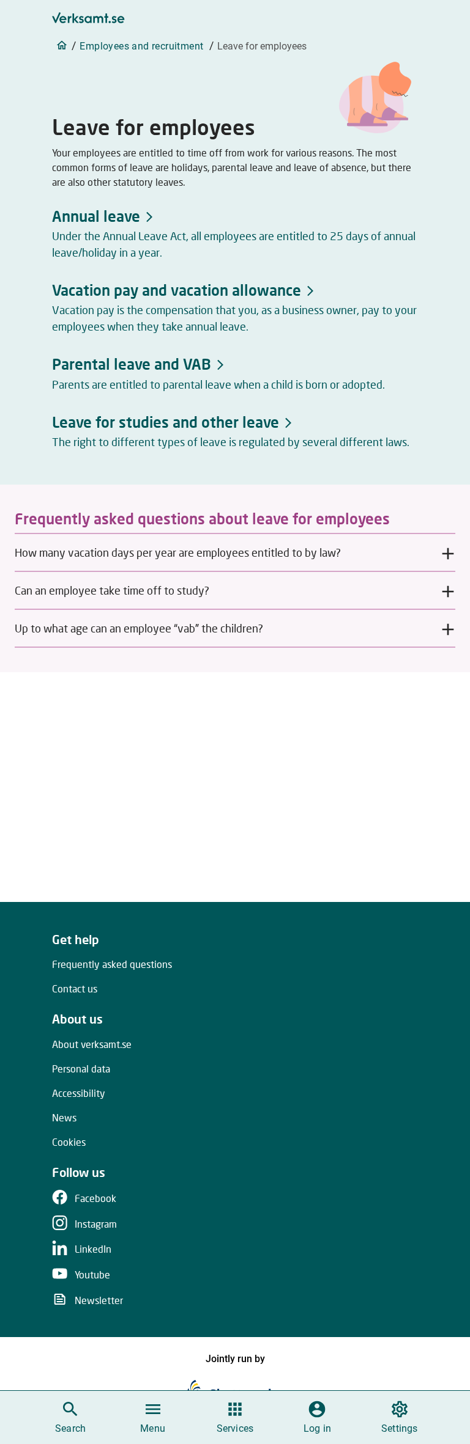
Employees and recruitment (141, 46)
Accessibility (78, 1093)
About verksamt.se (92, 1044)
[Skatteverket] (235, 1389)
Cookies (69, 1142)
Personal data (81, 1068)
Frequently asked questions (112, 964)
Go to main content (293, 13)
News (64, 1117)
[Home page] (62, 45)
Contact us (74, 988)
